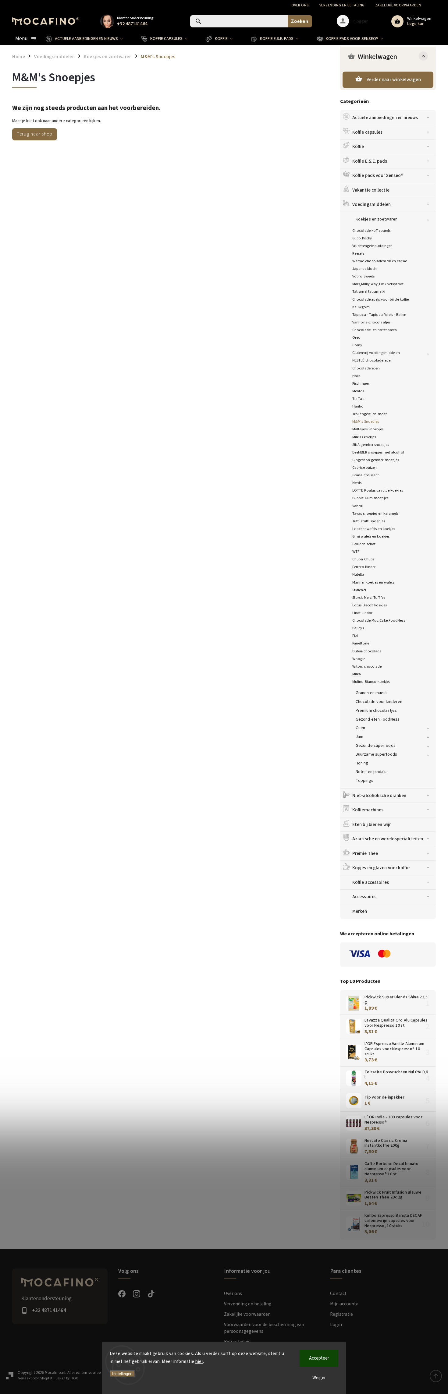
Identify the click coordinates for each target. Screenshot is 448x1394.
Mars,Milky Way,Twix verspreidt (378, 284)
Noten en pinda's (371, 772)
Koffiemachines (367, 809)
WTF (355, 551)
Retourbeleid (237, 1341)
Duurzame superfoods (376, 754)
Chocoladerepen (366, 368)
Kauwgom (361, 307)
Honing (362, 763)
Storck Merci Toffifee (368, 597)
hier (199, 1361)
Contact (338, 1293)
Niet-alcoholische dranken (379, 795)
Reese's (358, 253)
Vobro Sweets (363, 276)
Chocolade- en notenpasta (374, 330)
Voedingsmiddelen (371, 204)
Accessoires (364, 896)
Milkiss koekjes (364, 437)
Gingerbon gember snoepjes (375, 460)
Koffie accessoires (370, 882)
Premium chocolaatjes (376, 711)
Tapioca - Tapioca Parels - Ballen (379, 314)
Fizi (355, 635)
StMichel (359, 590)
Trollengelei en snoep (370, 414)
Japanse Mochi (364, 268)
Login (336, 1324)
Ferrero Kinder (363, 567)
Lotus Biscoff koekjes (369, 605)
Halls (356, 376)
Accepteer (319, 1358)
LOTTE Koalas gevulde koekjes (377, 490)
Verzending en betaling (342, 5)
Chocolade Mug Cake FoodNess (378, 620)
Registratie (341, 1314)
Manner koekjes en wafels (373, 582)
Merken (359, 911)
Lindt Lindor (362, 613)
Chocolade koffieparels (371, 230)
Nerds (357, 482)
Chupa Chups (363, 559)
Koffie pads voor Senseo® (377, 175)
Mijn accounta (344, 1303)
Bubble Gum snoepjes (370, 498)
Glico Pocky (362, 238)
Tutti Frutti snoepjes (368, 521)
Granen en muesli (372, 693)
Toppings (364, 781)
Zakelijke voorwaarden (398, 5)
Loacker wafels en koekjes (373, 528)
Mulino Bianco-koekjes (371, 681)
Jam (359, 737)
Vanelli (357, 506)
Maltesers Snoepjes (367, 429)
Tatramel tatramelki (368, 291)
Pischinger (360, 383)
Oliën (360, 728)
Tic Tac (358, 398)
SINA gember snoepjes (370, 444)
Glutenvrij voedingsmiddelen (376, 352)
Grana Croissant (365, 475)
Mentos (358, 391)
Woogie (358, 659)
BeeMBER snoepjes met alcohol (378, 452)
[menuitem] (89, 38)
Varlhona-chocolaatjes (371, 322)
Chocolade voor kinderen (379, 702)
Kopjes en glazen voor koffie (381, 867)
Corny (357, 345)
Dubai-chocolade (367, 651)
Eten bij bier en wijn (372, 824)
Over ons (300, 5)
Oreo (356, 337)
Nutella (358, 574)
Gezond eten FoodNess (378, 719)
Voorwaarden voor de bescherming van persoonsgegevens (264, 1328)
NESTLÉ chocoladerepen (372, 360)
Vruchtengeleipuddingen (372, 246)
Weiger (319, 1378)
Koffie (358, 146)
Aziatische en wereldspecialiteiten (387, 838)
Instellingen (122, 1373)
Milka (356, 674)
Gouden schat (363, 544)
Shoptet (46, 1378)
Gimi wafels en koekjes (370, 536)
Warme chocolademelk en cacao (379, 261)
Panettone (360, 643)
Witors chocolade (367, 666)
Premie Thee (365, 853)
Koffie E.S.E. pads (369, 161)
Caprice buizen (364, 467)
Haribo (358, 406)
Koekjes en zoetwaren (376, 219)
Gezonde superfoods (376, 746)
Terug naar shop (34, 134)
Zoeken (299, 21)
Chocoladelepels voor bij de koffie (380, 299)
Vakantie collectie (370, 190)
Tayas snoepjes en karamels (375, 513)
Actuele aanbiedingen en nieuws (385, 117)
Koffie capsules (367, 132)
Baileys (358, 628)
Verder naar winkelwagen (394, 79)
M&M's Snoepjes (365, 421)
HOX (74, 1378)
